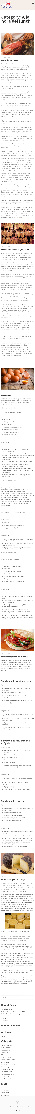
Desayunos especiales (8, 1060)
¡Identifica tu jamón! (9, 60)
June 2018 (4, 1036)
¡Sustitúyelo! (4, 1021)
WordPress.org (5, 1095)
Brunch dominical (6, 1047)
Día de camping (5, 1062)
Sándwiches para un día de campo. (15, 657)
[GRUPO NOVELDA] (7, 8)
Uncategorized (5, 1076)
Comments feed (6, 1093)
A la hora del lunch (6, 1045)
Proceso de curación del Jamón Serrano (17, 250)
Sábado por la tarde (7, 1072)
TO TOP (18, 1110)
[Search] (32, 997)
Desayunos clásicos (7, 1057)
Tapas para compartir (7, 1074)
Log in (3, 1088)
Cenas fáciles (5, 1052)
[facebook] (17, 1103)
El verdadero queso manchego (13, 880)
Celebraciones (5, 1050)
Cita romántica (5, 1055)
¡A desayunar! (6, 395)
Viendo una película (7, 1079)
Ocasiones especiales (7, 1069)
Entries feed (5, 1090)
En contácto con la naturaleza (10, 1064)
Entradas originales (7, 1067)
